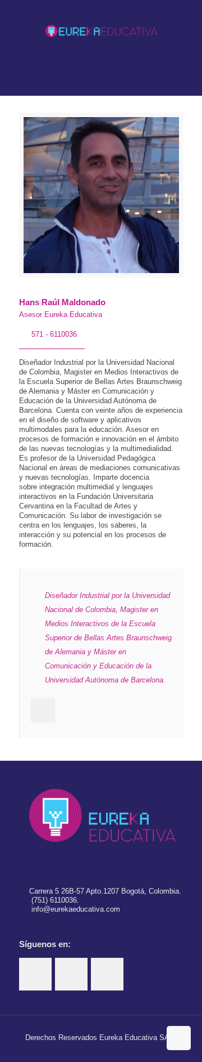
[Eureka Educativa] (101, 30)
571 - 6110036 (54, 334)
